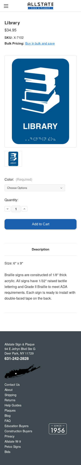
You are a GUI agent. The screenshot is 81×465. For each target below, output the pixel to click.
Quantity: (11, 199)
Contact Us (12, 384)
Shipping (10, 395)
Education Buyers (17, 426)
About (9, 389)
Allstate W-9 (13, 441)
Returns (10, 400)
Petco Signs (13, 446)
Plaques (10, 410)
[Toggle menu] (6, 6)
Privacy (9, 436)
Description (40, 249)
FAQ (8, 420)
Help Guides (13, 405)
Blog (8, 415)
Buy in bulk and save (40, 43)
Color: (18, 179)
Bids (7, 451)
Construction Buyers (18, 431)
